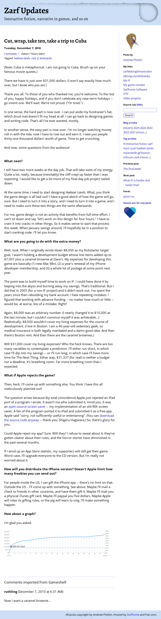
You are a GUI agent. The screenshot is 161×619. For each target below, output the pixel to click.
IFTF (126, 94)
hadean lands (145, 148)
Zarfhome (133, 614)
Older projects (132, 98)
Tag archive (129, 138)
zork (137, 157)
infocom (128, 157)
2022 (126, 132)
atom (126, 196)
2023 (149, 128)
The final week (132, 169)
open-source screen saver (27, 406)
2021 (133, 132)
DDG (139, 104)
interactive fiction (136, 144)
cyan (133, 148)
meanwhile (130, 153)
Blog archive (130, 122)
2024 (143, 128)
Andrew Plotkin (132, 60)
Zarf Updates (26, 10)
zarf (150, 144)
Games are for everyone (137, 202)
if (124, 144)
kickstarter (46, 58)
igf (139, 153)
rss (132, 196)
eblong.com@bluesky (136, 76)
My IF (126, 80)
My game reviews (134, 85)
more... (141, 132)
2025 (136, 128)
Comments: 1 (11, 54)
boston (145, 153)
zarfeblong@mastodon (137, 71)
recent (128, 128)
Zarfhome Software (135, 89)
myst (126, 148)
